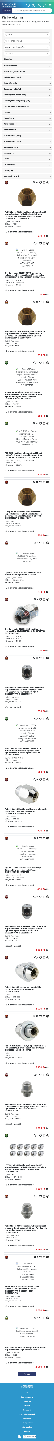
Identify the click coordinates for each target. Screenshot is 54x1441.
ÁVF (27, 1393)
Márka (6, 159)
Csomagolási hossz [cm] (15, 95)
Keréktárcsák (10, 130)
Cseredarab (27, 1410)
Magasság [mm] (11, 147)
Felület (7, 112)
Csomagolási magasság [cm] (17, 100)
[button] (39, 5)
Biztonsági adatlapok (27, 1414)
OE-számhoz (9, 164)
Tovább (27, 1374)
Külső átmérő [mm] (12, 141)
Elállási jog (27, 1401)
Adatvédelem (27, 1427)
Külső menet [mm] (12, 135)
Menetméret (9, 153)
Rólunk (27, 1431)
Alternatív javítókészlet (14, 71)
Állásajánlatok (27, 1423)
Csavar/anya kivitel (12, 89)
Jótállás (27, 1406)
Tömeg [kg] (9, 170)
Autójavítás (27, 1418)
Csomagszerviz (27, 1397)
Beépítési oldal (10, 83)
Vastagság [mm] (11, 176)
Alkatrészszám (10, 66)
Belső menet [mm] (12, 77)
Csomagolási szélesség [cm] (16, 106)
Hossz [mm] (9, 118)
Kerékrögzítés (10, 124)
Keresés (7, 10)
